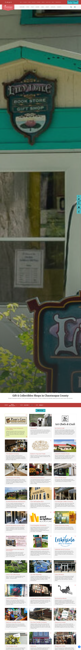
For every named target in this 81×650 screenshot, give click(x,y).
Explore (22, 7)
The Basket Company (12, 453)
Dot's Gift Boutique (60, 477)
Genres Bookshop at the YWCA (15, 525)
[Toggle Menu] (79, 196)
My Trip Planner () (73, 2)
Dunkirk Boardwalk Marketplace (15, 501)
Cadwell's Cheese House (62, 453)
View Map (41, 410)
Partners (38, 2)
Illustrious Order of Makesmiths (39, 549)
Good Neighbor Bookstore (38, 525)
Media (53, 2)
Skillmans (33, 646)
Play (32, 7)
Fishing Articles (58, 2)
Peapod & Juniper (60, 622)
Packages (25, 2)
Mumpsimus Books (61, 598)
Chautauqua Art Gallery (13, 477)
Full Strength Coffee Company (64, 501)
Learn (37, 7)
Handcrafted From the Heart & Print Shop (15, 550)
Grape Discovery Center (62, 525)
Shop (47, 7)
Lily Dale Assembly (36, 574)
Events (59, 7)
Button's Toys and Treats (37, 453)
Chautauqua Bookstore (37, 477)
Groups (53, 7)
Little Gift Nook (59, 574)
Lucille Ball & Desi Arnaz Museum (40, 598)
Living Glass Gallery (12, 598)
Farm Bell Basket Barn (37, 501)
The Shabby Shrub (11, 646)
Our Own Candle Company (38, 622)
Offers (29, 2)
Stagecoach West (60, 646)
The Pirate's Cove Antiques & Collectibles (14, 429)
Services (43, 2)
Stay (28, 7)
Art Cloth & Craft (59, 428)
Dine (42, 7)
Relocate (33, 2)
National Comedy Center (13, 622)
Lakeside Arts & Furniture (62, 549)
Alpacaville (33, 428)
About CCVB (48, 2)
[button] (71, 7)
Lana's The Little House (13, 574)
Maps (21, 2)
